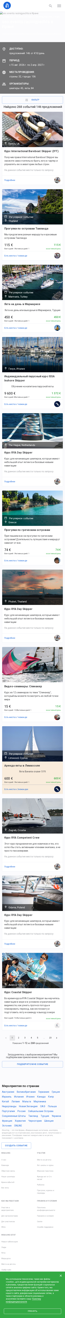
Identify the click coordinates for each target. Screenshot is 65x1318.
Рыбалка (40, 1185)
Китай (5, 1101)
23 (50, 1038)
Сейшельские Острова (41, 1111)
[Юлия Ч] (57, 560)
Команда (5, 1165)
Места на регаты (44, 1160)
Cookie (39, 1221)
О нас (3, 1160)
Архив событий (7, 1182)
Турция (45, 1116)
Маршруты (6, 1258)
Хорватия (20, 1120)
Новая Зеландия (28, 1106)
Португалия (8, 1111)
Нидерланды (9, 1106)
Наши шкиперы (8, 1177)
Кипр (51, 1096)
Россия (22, 1111)
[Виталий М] (57, 255)
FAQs (3, 1227)
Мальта (26, 1101)
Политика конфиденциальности (46, 1209)
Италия (30, 1096)
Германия (43, 1092)
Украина (56, 1116)
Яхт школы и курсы (45, 1165)
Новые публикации (9, 1242)
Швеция (49, 1120)
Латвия (16, 1101)
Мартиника (40, 1101)
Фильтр (35, 100)
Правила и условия (45, 1216)
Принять (32, 1311)
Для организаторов (9, 1216)
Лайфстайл (6, 1270)
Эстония (7, 1125)
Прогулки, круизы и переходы (45, 1191)
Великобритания (26, 1092)
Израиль (7, 1096)
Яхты (3, 1253)
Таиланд (33, 1116)
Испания (19, 1096)
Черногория (35, 1120)
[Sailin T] (57, 1025)
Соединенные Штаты (14, 1116)
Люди (3, 1247)
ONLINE (18, 1125)
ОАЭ (42, 1106)
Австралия (8, 1092)
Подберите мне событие (32, 1064)
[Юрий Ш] (57, 717)
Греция (56, 1092)
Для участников (8, 1221)
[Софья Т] (57, 404)
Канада (41, 1096)
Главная (8, 16)
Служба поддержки (45, 1227)
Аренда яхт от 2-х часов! (44, 1178)
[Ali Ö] (57, 328)
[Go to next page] (56, 1038)
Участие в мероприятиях (7, 1209)
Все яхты (5, 1188)
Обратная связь (8, 1171)
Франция (7, 1120)
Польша (52, 1106)
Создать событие (16, 1145)
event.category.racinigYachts (34, 16)
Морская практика (45, 1171)
